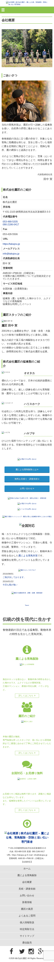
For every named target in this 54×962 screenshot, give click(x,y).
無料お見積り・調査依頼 (26, 479)
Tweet (27, 605)
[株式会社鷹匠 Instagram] (31, 951)
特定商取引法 (27, 929)
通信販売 (27, 942)
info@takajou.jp (11, 253)
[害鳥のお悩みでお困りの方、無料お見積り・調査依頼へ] (27, 498)
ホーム (27, 868)
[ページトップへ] (27, 824)
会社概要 (27, 882)
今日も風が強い (10, 584)
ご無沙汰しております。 (14, 577)
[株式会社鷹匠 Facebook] (11, 951)
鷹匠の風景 (27, 909)
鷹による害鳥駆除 (27, 875)
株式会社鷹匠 (21, 958)
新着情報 (27, 902)
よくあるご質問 (27, 915)
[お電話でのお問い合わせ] (27, 459)
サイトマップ (27, 936)
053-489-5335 (10, 221)
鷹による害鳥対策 (28, 555)
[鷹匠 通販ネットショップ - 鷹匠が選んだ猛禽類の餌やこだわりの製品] (27, 516)
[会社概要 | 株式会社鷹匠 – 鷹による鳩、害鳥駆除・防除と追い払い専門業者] (27, 3)
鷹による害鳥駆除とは (26, 469)
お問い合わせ (26, 488)
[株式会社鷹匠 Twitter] (22, 951)
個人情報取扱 (27, 922)
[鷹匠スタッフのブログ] (27, 570)
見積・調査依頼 (27, 888)
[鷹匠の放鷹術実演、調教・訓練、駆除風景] (27, 593)
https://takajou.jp (11, 244)
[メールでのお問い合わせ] (27, 509)
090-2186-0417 (11, 224)
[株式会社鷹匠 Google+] (41, 951)
